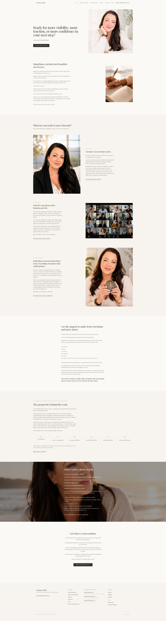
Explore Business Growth (93, 179)
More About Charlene (39, 451)
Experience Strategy (84, 2)
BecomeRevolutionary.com (89, 600)
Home (76, 2)
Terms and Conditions (112, 604)
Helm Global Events (72, 592)
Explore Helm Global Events (41, 238)
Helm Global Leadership (73, 594)
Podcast (101, 2)
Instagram (110, 594)
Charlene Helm (41, 3)
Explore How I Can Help (41, 45)
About (112, 2)
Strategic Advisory (94, 2)
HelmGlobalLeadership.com (89, 596)
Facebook (110, 597)
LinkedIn (109, 592)
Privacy (128, 614)
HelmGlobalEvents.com (89, 592)
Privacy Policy (111, 602)
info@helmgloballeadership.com (42, 595)
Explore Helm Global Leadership (43, 295)
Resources (107, 2)
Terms (125, 614)
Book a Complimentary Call (123, 2)
